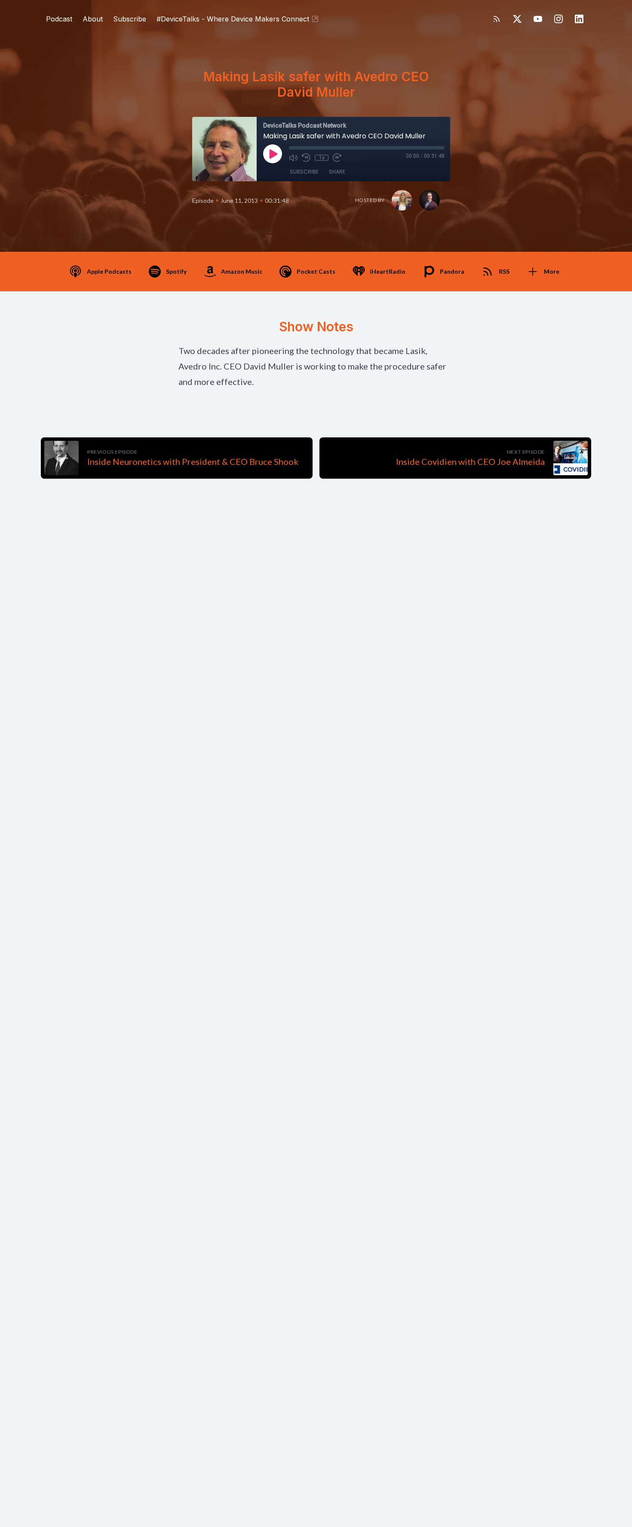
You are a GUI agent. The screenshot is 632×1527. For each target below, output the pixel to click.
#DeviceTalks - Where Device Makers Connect (232, 19)
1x (322, 158)
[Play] (272, 153)
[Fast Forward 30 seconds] (337, 157)
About (93, 19)
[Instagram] (558, 18)
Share (337, 171)
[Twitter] (517, 18)
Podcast (59, 19)
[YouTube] (537, 18)
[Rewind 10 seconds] (306, 157)
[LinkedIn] (579, 18)
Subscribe (129, 19)
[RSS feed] (496, 18)
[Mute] (293, 158)
